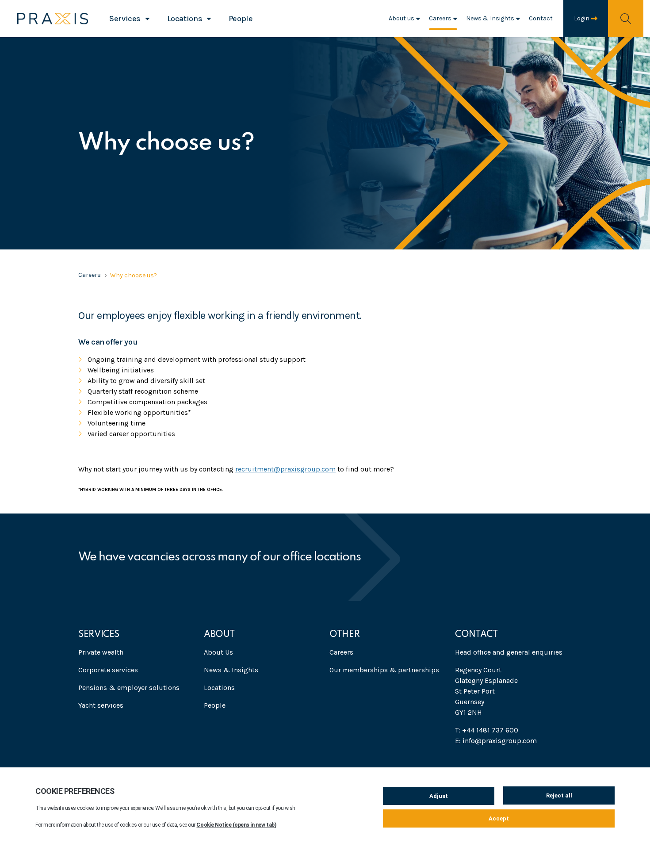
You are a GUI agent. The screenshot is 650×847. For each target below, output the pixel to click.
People (241, 18)
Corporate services (108, 670)
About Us (218, 652)
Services (125, 18)
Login (581, 18)
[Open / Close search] (625, 18)
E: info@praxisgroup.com (496, 740)
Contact (541, 18)
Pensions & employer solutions (129, 687)
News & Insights (490, 18)
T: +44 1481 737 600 (486, 730)
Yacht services (100, 705)
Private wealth (100, 652)
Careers (440, 18)
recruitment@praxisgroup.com (285, 469)
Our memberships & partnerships (384, 670)
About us (401, 18)
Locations (185, 18)
